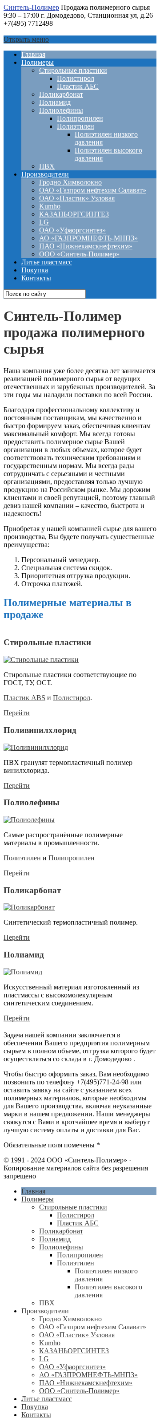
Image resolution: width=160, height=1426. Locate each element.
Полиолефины (61, 110)
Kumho (49, 206)
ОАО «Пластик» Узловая (77, 198)
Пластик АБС (78, 86)
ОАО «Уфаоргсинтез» (72, 230)
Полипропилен (80, 118)
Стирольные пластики (73, 70)
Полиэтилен (75, 126)
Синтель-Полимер (31, 7)
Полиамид (55, 102)
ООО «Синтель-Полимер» (79, 254)
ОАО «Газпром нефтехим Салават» (92, 190)
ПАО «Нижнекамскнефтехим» (85, 246)
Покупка (34, 270)
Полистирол (75, 78)
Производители (45, 174)
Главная (33, 54)
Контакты (36, 278)
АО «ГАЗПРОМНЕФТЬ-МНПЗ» (88, 238)
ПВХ (47, 166)
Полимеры (37, 62)
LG (44, 222)
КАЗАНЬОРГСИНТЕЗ (74, 214)
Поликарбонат (61, 94)
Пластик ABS (24, 697)
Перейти (17, 713)
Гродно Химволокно (70, 182)
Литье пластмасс (46, 262)
